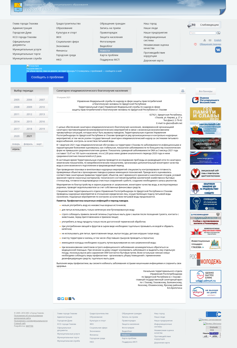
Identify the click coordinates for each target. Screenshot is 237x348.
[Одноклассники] (66, 298)
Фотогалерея (107, 41)
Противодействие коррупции (154, 54)
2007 (42, 99)
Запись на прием (110, 28)
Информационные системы (155, 38)
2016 (42, 121)
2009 (29, 107)
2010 (42, 107)
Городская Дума (22, 32)
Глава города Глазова (25, 23)
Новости (105, 50)
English (217, 40)
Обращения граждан (210, 44)
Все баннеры (205, 91)
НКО (58, 59)
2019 (42, 128)
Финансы (61, 50)
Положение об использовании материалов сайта (28, 316)
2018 (29, 128)
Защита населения (111, 37)
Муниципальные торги (26, 53)
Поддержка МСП (110, 59)
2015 (29, 121)
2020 (16, 136)
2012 (29, 114)
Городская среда (66, 55)
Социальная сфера (67, 41)
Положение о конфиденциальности (31, 320)
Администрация (22, 28)
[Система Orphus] (205, 335)
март (39, 144)
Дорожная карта (153, 60)
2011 (16, 114)
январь (16, 144)
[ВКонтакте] (59, 298)
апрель (16, 149)
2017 (16, 128)
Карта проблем (109, 55)
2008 (16, 107)
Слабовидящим (209, 24)
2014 (16, 121)
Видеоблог (106, 46)
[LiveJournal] (73, 298)
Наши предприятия (155, 32)
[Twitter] (63, 298)
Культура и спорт (66, 32)
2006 (29, 99)
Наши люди (151, 28)
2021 (29, 136)
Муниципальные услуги (27, 49)
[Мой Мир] (70, 298)
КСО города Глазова (24, 37)
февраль (28, 144)
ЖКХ (58, 37)
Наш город (150, 23)
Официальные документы (21, 43)
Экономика (62, 46)
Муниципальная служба (27, 58)
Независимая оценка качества (156, 46)
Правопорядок (108, 32)
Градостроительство (68, 23)
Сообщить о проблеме (47, 77)
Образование (64, 28)
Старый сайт (20, 323)
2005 (16, 99)
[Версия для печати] (183, 91)
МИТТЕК (29, 326)
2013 (42, 114)
